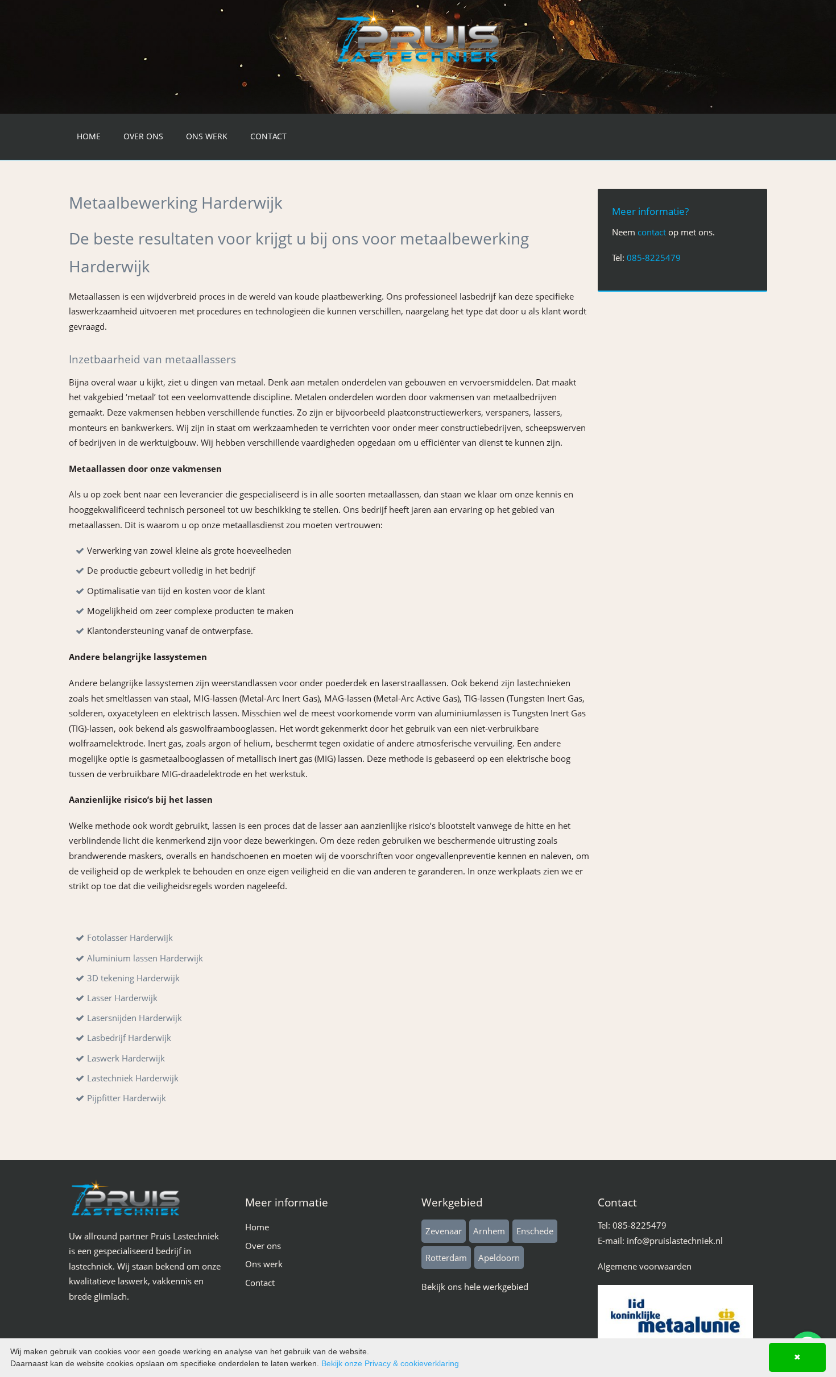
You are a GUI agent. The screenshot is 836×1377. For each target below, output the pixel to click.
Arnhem (489, 1231)
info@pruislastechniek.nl (675, 1240)
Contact (268, 136)
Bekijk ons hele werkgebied (474, 1286)
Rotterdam (446, 1257)
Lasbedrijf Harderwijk (129, 1037)
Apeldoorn (499, 1257)
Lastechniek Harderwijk (133, 1078)
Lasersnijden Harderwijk (134, 1017)
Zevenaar (443, 1231)
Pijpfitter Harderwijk (126, 1098)
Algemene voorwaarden (645, 1266)
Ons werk (206, 136)
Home (89, 136)
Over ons (143, 136)
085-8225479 (654, 257)
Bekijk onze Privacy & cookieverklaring (390, 1363)
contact (652, 232)
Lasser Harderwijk (122, 997)
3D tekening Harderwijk (133, 978)
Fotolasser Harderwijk (130, 937)
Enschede (534, 1231)
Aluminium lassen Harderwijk (145, 958)
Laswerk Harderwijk (126, 1058)
